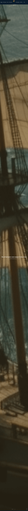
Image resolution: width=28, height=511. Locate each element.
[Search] (24, 2)
